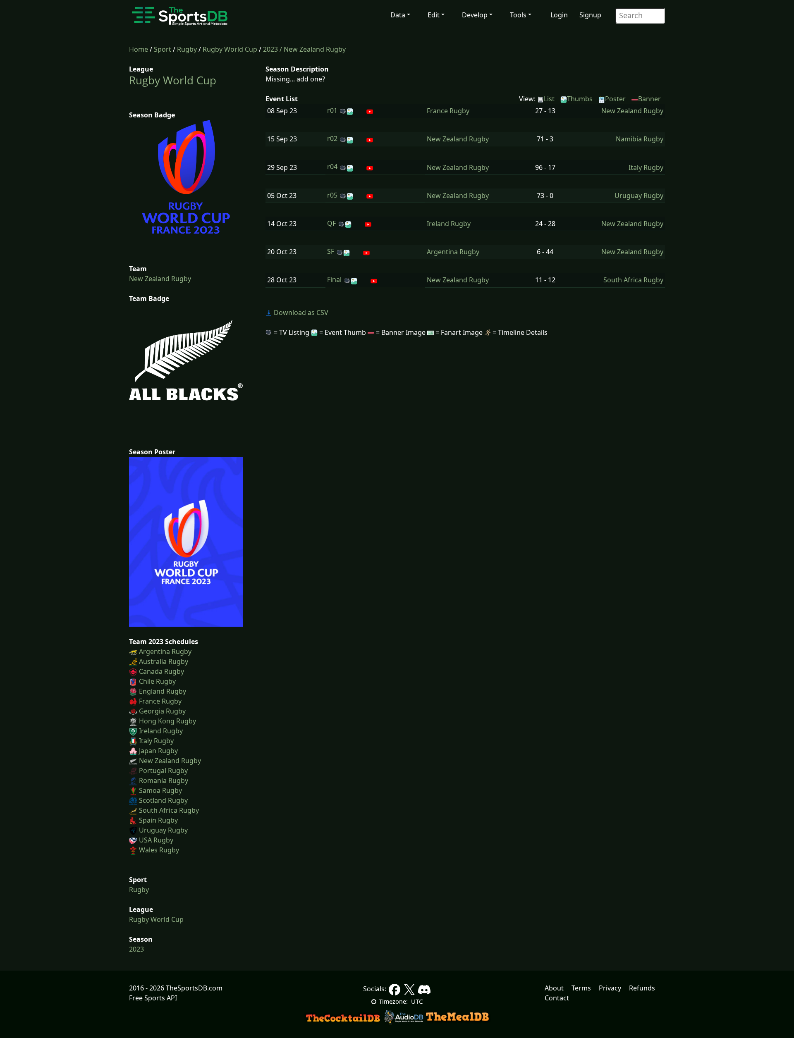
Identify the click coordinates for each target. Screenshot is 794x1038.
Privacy (610, 988)
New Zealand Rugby (160, 278)
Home (138, 49)
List (549, 98)
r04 (332, 166)
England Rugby (162, 691)
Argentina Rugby (165, 651)
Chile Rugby (157, 681)
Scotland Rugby (163, 800)
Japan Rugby (158, 750)
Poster (615, 98)
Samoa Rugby (160, 790)
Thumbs (580, 98)
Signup (590, 14)
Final (334, 279)
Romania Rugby (163, 780)
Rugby (187, 49)
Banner (649, 98)
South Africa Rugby (169, 810)
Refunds (642, 988)
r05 (332, 195)
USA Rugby (156, 840)
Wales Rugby (159, 849)
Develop (475, 14)
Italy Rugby (156, 740)
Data (397, 14)
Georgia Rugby (162, 711)
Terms (581, 988)
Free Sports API (153, 997)
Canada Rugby (161, 671)
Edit (434, 14)
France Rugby (160, 701)
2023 (270, 49)
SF (330, 251)
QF (331, 223)
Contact (557, 997)
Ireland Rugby (161, 730)
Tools (518, 14)
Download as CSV (300, 312)
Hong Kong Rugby (167, 720)
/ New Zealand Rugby (313, 49)
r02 (332, 138)
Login (559, 14)
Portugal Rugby (163, 770)
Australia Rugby (163, 661)
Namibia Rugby (639, 138)
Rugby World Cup (230, 49)
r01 (332, 110)
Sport (162, 49)
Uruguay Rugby (163, 830)
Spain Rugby (158, 820)
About (554, 988)
